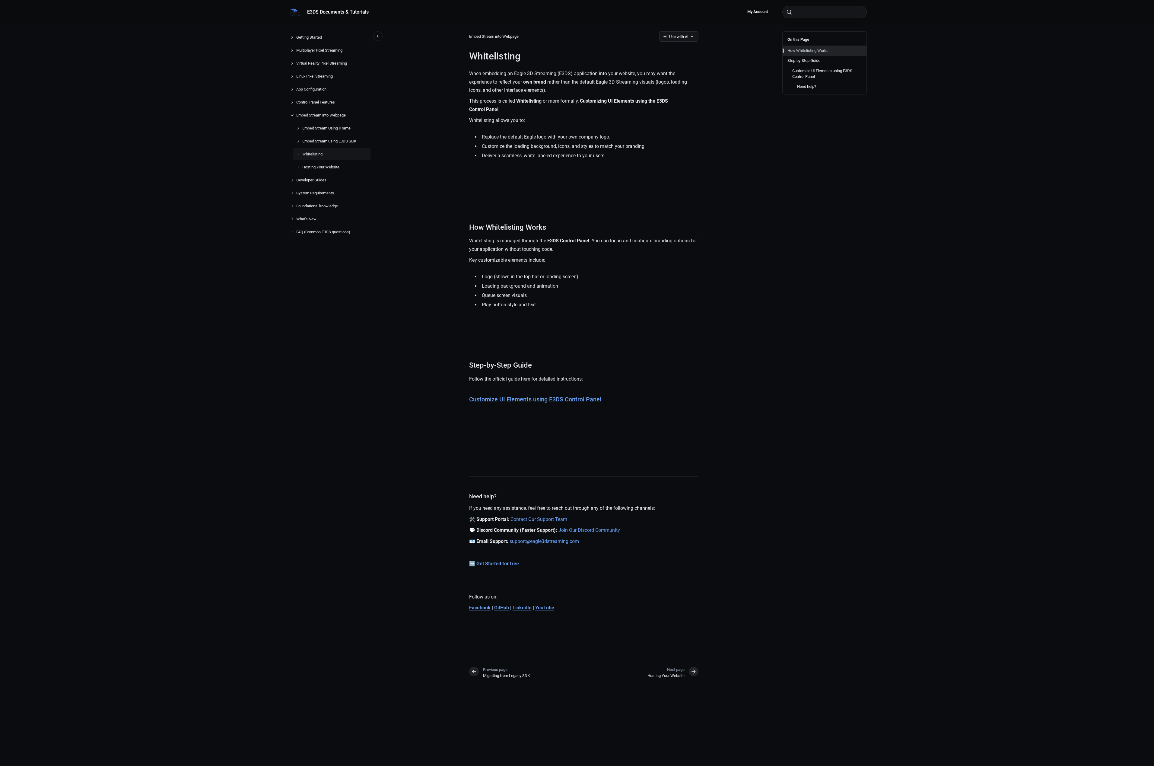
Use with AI (678, 36)
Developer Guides (311, 180)
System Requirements (315, 193)
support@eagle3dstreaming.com (544, 541)
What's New (306, 219)
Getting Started (309, 37)
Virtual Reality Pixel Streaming (321, 63)
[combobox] (824, 12)
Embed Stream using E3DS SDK (329, 141)
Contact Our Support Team (538, 519)
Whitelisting (312, 154)
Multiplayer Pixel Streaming (319, 50)
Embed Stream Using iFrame (326, 128)
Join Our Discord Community (589, 530)
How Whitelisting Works (807, 50)
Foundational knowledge (317, 206)
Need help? (806, 86)
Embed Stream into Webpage (321, 115)
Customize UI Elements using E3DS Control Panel (822, 74)
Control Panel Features (315, 102)
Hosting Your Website (320, 167)
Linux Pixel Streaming (314, 76)
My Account (757, 11)
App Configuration (311, 89)
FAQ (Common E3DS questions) (323, 232)
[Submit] (789, 12)
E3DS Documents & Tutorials (338, 12)
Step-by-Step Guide (803, 60)
